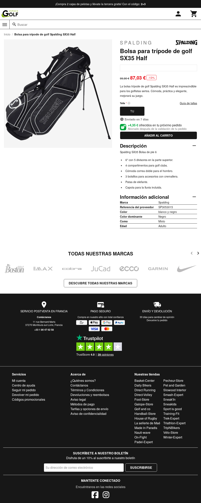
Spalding (136, 42)
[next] (198, 253)
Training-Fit (171, 413)
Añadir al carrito (158, 135)
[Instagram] (106, 495)
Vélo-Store (170, 432)
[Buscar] (14, 24)
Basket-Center (144, 380)
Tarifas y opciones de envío (89, 409)
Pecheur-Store (173, 380)
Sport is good (172, 409)
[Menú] (4, 24)
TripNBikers (171, 427)
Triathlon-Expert (174, 423)
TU (132, 111)
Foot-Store (141, 399)
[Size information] (129, 103)
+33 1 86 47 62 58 (44, 329)
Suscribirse (141, 467)
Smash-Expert (173, 394)
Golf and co (142, 409)
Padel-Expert (143, 442)
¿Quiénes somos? (83, 380)
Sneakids (169, 404)
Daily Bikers (142, 385)
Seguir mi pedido (24, 390)
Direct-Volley (143, 394)
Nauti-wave (142, 432)
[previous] (192, 253)
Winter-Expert (172, 437)
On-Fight (140, 437)
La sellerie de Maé (147, 423)
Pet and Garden (174, 385)
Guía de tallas (188, 103)
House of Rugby (145, 418)
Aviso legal (78, 399)
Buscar (22, 24)
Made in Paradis (145, 427)
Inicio (7, 34)
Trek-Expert (171, 418)
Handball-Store (145, 413)
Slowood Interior (174, 390)
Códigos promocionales (28, 399)
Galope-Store (143, 404)
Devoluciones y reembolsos (89, 394)
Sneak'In (169, 399)
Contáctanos (44, 317)
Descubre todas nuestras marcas (100, 283)
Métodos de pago (82, 404)
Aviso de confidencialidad (88, 413)
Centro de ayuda (23, 385)
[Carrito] (194, 14)
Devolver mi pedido (25, 394)
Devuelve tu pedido (157, 320)
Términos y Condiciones (87, 390)
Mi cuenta (19, 380)
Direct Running (144, 390)
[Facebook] (95, 495)
